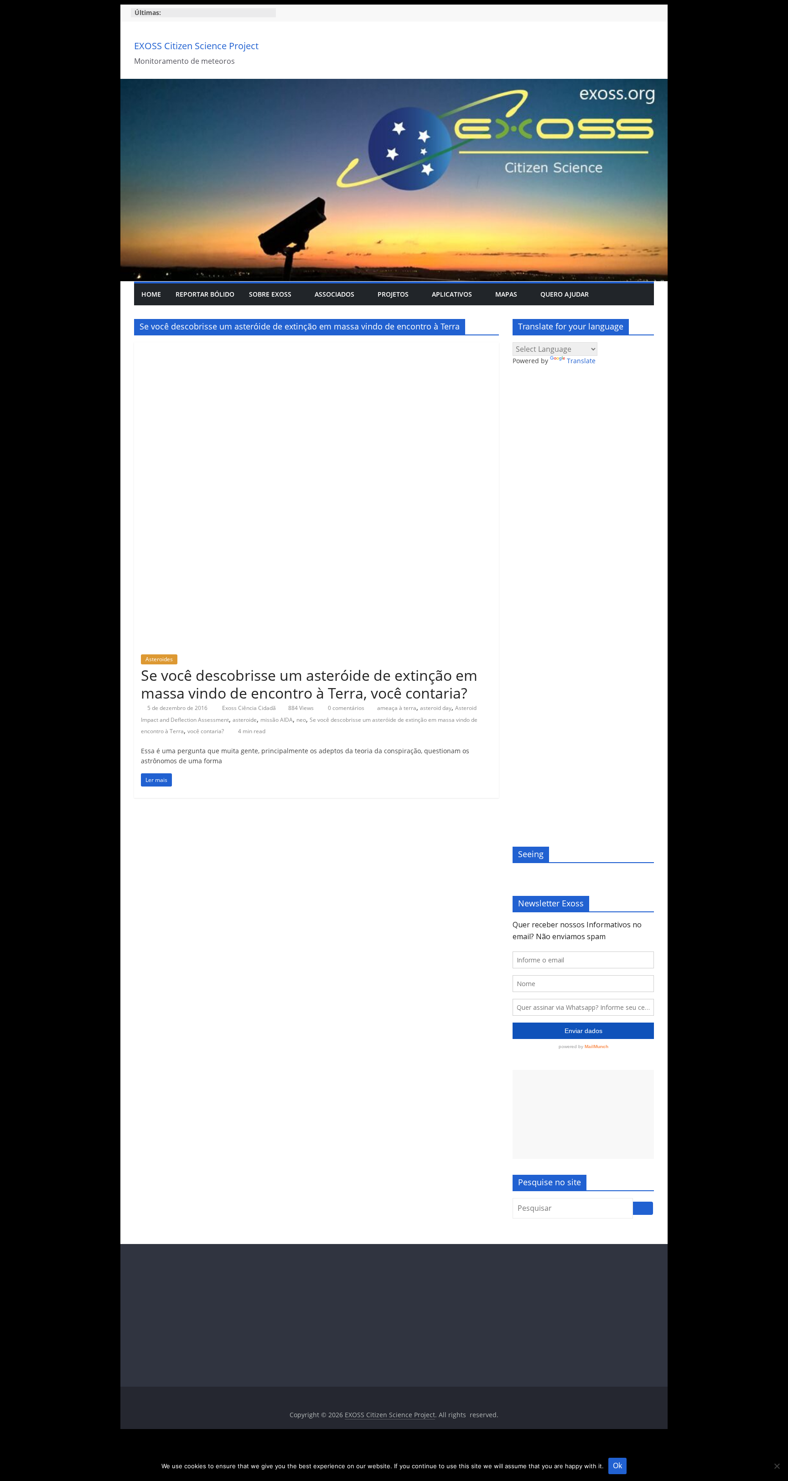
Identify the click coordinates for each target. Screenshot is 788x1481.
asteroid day (435, 708)
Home (151, 294)
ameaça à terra (396, 708)
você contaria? (205, 731)
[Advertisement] (583, 1114)
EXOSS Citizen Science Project (196, 46)
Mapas (506, 294)
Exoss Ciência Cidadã (249, 708)
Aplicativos (452, 294)
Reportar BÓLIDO (205, 294)
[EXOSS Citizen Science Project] (394, 84)
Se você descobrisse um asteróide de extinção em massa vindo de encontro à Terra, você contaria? (309, 683)
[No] (776, 1466)
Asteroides (159, 659)
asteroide (245, 720)
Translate (581, 360)
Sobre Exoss (270, 294)
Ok (617, 1465)
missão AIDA (276, 720)
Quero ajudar (564, 294)
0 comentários (345, 708)
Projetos (393, 294)
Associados (334, 294)
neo (301, 720)
